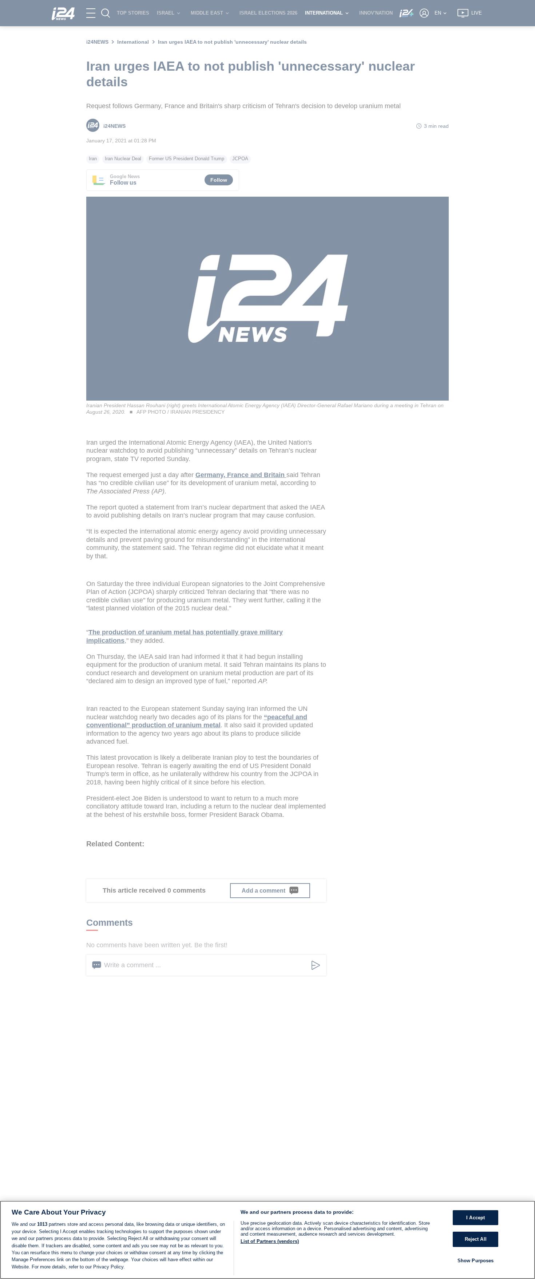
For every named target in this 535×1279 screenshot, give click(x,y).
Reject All (476, 1239)
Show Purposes (475, 1260)
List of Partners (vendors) (270, 1241)
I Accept (475, 1217)
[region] (267, 1240)
